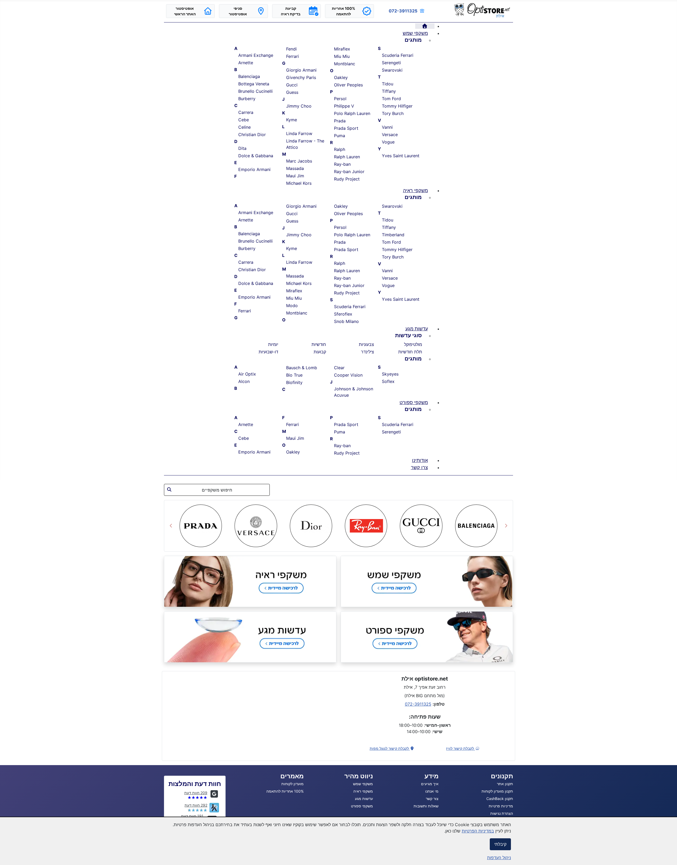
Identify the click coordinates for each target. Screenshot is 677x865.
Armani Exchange (255, 55)
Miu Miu (342, 56)
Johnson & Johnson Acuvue (353, 392)
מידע (431, 776)
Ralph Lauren (347, 156)
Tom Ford (391, 98)
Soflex (388, 381)
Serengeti (391, 62)
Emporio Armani (254, 169)
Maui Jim (295, 175)
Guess (292, 92)
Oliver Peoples (348, 84)
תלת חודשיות (410, 351)
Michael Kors (299, 183)
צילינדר (367, 351)
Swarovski (392, 70)
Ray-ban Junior (349, 171)
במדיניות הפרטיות (478, 831)
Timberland (393, 234)
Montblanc (344, 63)
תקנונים (502, 776)
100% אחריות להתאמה (285, 791)
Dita (242, 148)
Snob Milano (346, 321)
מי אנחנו (431, 791)
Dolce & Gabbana (255, 155)
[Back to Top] (9, 855)
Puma (339, 135)
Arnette (245, 62)
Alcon (244, 381)
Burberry (246, 98)
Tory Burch (393, 113)
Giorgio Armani (301, 70)
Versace (390, 134)
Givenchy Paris (301, 77)
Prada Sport (346, 128)
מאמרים (292, 776)
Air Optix (247, 374)
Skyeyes (390, 374)
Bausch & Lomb (301, 367)
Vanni (387, 127)
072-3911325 (403, 10)
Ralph (339, 149)
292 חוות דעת (196, 805)
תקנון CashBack (499, 798)
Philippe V (344, 106)
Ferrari (292, 56)
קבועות (320, 351)
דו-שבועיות (268, 351)
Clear (339, 367)
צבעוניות (366, 344)
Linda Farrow (299, 133)
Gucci (292, 84)
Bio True (294, 375)
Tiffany (389, 91)
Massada (295, 168)
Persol (340, 98)
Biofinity (294, 382)
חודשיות (319, 344)
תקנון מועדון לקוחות (497, 791)
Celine (244, 127)
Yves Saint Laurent (400, 155)
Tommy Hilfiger (397, 106)
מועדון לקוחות (292, 783)
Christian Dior (252, 134)
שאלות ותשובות (426, 806)
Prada (340, 120)
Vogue (388, 142)
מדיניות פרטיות (501, 806)
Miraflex (342, 49)
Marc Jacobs (299, 161)
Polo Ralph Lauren (352, 113)
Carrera (245, 112)
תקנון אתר (505, 783)
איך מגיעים (429, 783)
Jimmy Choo (299, 106)
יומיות (273, 344)
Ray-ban (342, 164)
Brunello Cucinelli (255, 91)
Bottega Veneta (253, 83)
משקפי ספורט (362, 806)
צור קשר (432, 798)
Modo (292, 305)
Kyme (291, 119)
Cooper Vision (348, 375)
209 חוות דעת (195, 792)
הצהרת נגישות (501, 813)
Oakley (341, 77)
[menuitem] (424, 26)
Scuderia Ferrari (397, 55)
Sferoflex (343, 314)
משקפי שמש (363, 783)
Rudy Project (347, 179)
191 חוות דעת (192, 816)
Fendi (291, 49)
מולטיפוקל (413, 344)
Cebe (243, 119)
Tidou (387, 83)
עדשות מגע (364, 798)
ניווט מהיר (358, 776)
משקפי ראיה (363, 791)
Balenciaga (249, 76)
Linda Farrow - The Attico (305, 144)
